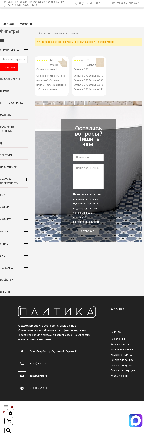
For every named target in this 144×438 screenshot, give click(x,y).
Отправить (88, 231)
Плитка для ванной (122, 360)
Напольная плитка (122, 349)
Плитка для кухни (121, 365)
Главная (8, 24)
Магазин (26, 24)
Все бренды (118, 339)
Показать (9, 67)
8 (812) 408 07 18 (91, 3)
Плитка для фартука (123, 370)
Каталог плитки (120, 344)
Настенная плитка (121, 354)
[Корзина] (8, 421)
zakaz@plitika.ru (128, 3)
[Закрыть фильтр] (2, 40)
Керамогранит (119, 375)
